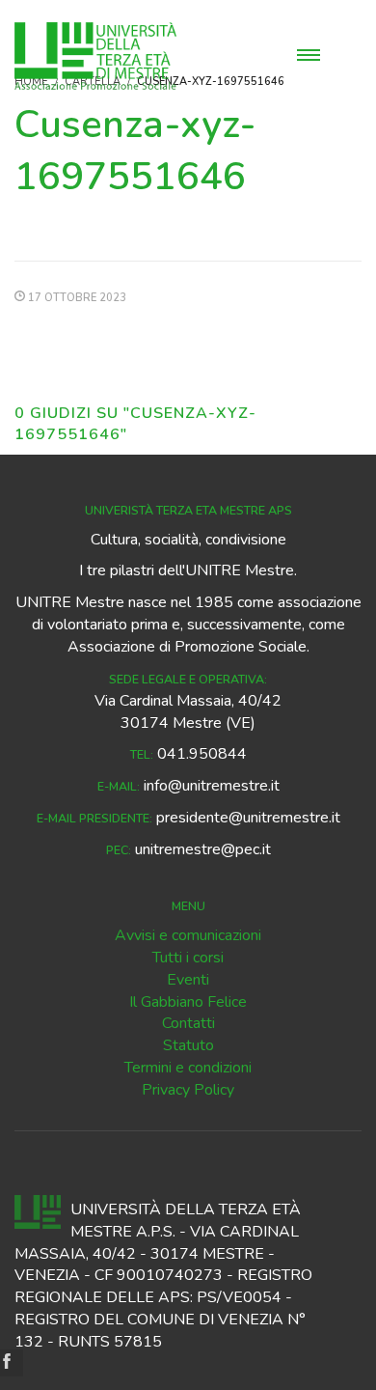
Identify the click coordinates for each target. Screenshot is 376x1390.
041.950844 (202, 753)
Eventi (188, 979)
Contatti (188, 1023)
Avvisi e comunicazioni (188, 935)
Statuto (188, 1045)
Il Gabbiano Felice (188, 1002)
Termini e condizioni (188, 1067)
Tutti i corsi (188, 957)
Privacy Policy (188, 1089)
